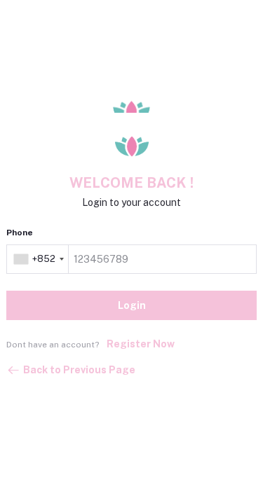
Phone (19, 232)
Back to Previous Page (79, 369)
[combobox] (38, 259)
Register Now (141, 344)
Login (132, 305)
